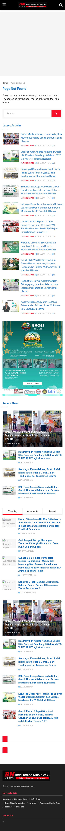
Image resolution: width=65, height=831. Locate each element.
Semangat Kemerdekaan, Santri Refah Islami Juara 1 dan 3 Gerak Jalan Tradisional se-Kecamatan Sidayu (41, 173)
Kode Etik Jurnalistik (14, 803)
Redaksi (8, 807)
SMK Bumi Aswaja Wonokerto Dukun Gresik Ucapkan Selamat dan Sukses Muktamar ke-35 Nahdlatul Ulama (40, 190)
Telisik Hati (28, 146)
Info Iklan (35, 799)
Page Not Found (17, 83)
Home (5, 83)
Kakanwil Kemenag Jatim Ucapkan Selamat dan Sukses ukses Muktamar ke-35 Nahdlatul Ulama (41, 305)
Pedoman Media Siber (50, 803)
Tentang (20, 807)
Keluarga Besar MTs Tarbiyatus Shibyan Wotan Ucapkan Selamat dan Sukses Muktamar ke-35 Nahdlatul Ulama (41, 208)
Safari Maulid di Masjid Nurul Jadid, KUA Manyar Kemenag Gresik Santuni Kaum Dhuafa (41, 138)
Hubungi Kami (20, 799)
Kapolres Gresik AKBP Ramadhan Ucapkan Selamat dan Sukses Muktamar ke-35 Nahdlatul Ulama (38, 246)
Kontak (32, 803)
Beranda (6, 799)
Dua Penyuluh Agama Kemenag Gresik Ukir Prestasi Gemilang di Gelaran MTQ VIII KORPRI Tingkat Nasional (41, 155)
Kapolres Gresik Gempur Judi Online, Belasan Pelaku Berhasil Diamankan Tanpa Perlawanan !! (38, 585)
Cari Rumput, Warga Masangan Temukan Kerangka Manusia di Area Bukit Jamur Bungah (38, 543)
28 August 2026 (43, 146)
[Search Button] (56, 113)
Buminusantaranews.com (22, 786)
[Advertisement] (32, 44)
